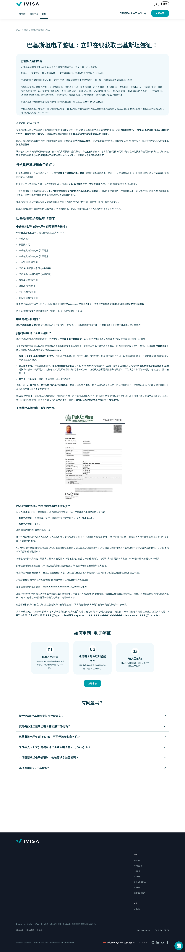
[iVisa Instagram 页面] (152, 942)
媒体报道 (137, 887)
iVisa (87, 151)
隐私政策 (30, 930)
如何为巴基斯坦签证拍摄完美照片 (128, 304)
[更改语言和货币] (156, 4)
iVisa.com (56, 349)
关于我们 (137, 860)
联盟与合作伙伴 (139, 893)
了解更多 (22, 13)
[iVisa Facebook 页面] (167, 942)
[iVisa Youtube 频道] (162, 942)
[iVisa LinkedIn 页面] (157, 942)
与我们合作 (138, 866)
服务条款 (20, 930)
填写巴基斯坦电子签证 (27, 325)
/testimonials (131, 615)
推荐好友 (137, 871)
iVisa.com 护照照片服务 (80, 304)
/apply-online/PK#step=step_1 (70, 615)
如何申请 (34, 13)
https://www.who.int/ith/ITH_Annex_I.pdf (65, 586)
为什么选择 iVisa (140, 882)
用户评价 (137, 876)
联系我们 (137, 909)
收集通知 (40, 930)
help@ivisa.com (144, 930)
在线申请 (48, 208)
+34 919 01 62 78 (161, 930)
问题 (44, 13)
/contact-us (154, 615)
